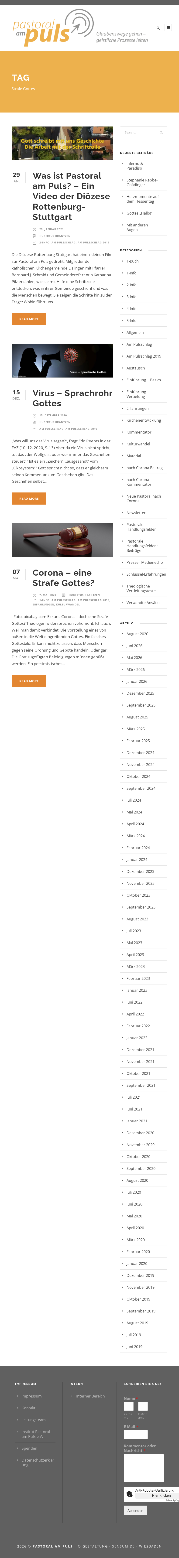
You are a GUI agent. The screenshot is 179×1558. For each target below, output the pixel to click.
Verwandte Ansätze (144, 602)
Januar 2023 (137, 990)
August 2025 (137, 717)
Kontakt (28, 1408)
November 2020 (141, 1144)
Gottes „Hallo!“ (146, 213)
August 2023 (137, 919)
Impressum (32, 1396)
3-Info (132, 296)
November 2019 (141, 1287)
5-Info (132, 320)
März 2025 (136, 728)
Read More (29, 319)
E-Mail (131, 1426)
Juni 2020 (134, 1204)
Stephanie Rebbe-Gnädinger (142, 182)
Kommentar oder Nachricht (140, 1448)
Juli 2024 (134, 800)
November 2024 (141, 764)
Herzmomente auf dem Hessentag (143, 199)
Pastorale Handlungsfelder (141, 527)
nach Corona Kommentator (139, 482)
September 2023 (141, 907)
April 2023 (135, 954)
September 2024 (141, 788)
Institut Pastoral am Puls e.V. (36, 1434)
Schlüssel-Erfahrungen (146, 574)
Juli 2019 (134, 1334)
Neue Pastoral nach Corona (144, 498)
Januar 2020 (137, 1263)
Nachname (142, 1416)
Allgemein (135, 332)
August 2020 (137, 1180)
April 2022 (135, 1014)
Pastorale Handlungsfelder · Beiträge (142, 546)
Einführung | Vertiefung (138, 394)
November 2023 (141, 883)
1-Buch (133, 261)
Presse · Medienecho (145, 562)
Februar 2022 (138, 1025)
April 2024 (135, 824)
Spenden (29, 1448)
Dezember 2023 (140, 871)
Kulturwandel (68, 604)
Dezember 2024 (140, 752)
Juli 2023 (134, 930)
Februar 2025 (138, 740)
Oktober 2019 (138, 1299)
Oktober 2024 (138, 776)
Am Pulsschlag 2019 (93, 242)
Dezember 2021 (140, 1049)
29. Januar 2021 (51, 229)
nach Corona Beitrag (145, 467)
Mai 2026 (134, 657)
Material (134, 455)
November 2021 (141, 1061)
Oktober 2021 (138, 1073)
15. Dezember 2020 (53, 415)
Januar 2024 (137, 859)
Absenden (135, 1510)
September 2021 (141, 1085)
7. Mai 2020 (47, 595)
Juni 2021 (134, 1109)
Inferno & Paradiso (140, 166)
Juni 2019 (134, 1346)
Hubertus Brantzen (55, 236)
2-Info (44, 242)
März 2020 (136, 1239)
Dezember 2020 (140, 1132)
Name (131, 1398)
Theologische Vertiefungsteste (141, 588)
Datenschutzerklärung (38, 1462)
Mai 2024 (134, 812)
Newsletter (136, 512)
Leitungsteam (34, 1419)
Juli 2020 (134, 1192)
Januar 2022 (137, 1037)
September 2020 (141, 1168)
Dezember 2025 (140, 693)
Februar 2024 (138, 847)
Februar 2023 (138, 978)
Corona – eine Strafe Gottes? (64, 577)
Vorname (128, 1416)
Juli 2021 (134, 1097)
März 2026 (136, 669)
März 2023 (136, 966)
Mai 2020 (134, 1216)
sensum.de (124, 1546)
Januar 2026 (137, 681)
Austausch (136, 368)
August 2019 (137, 1323)
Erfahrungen (43, 604)
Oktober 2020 (138, 1156)
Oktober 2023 (138, 895)
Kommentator (139, 432)
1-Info (44, 600)
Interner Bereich (90, 1396)
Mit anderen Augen (139, 227)
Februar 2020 (138, 1251)
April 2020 (135, 1227)
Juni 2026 (134, 645)
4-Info (132, 308)
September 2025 (141, 705)
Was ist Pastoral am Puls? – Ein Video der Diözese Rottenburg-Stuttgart (71, 196)
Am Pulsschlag (64, 242)
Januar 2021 (137, 1121)
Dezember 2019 (140, 1275)
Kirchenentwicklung (144, 420)
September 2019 (141, 1311)
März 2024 (136, 835)
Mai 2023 (134, 942)
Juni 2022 (134, 1002)
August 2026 (137, 633)
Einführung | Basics (144, 380)
